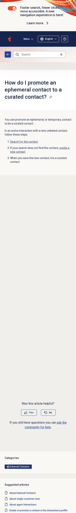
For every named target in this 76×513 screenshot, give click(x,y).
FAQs (8, 54)
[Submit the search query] (17, 54)
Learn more (35, 23)
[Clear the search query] (61, 54)
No (50, 412)
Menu (27, 39)
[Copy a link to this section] (50, 97)
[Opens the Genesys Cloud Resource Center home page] (9, 39)
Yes (31, 412)
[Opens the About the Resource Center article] (64, 39)
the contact (24, 141)
